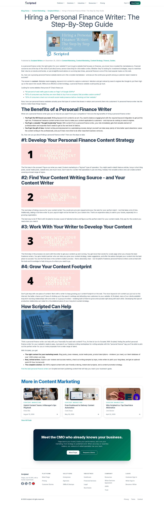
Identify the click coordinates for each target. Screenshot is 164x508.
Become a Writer (131, 484)
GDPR (106, 486)
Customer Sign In (131, 477)
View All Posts (26, 420)
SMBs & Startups (68, 484)
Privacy (126, 499)
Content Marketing (68, 61)
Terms (133, 499)
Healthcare (87, 477)
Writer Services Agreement (110, 482)
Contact (140, 499)
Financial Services (90, 481)
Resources (108, 477)
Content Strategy (96, 61)
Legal (86, 484)
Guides (112, 61)
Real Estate (87, 488)
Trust (106, 490)
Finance (106, 61)
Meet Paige (135, 3)
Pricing (102, 3)
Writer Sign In (130, 481)
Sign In (126, 3)
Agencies (66, 481)
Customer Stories (48, 484)
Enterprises (67, 477)
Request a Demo (89, 452)
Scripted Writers (37, 61)
